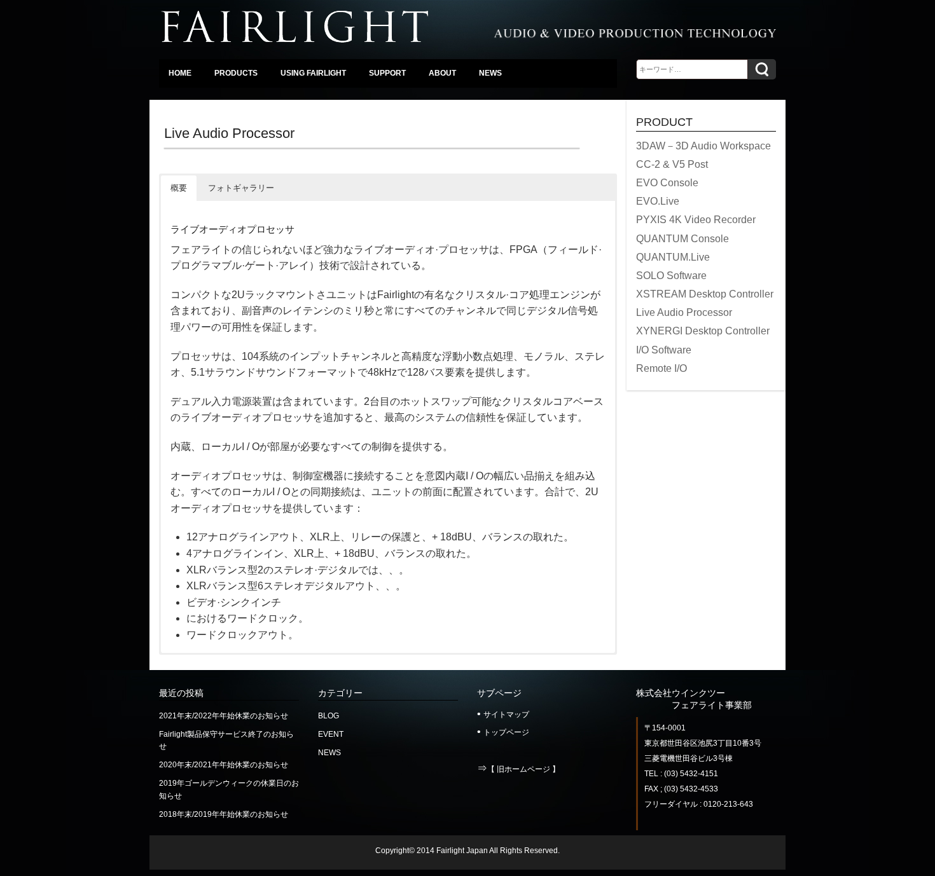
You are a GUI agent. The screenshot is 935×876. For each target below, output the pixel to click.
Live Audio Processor (684, 312)
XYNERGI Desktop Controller (703, 330)
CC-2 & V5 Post (672, 164)
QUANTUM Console (682, 238)
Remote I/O (661, 368)
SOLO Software (671, 275)
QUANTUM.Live (673, 257)
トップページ (506, 732)
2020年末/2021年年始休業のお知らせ (223, 764)
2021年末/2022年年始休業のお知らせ (223, 715)
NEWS (329, 752)
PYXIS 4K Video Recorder (696, 219)
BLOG (328, 715)
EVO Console (667, 182)
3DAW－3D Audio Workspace (703, 145)
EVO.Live (657, 201)
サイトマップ (506, 714)
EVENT (330, 734)
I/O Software (663, 350)
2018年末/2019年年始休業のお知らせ (223, 814)
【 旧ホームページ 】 (523, 769)
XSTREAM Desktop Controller (704, 294)
